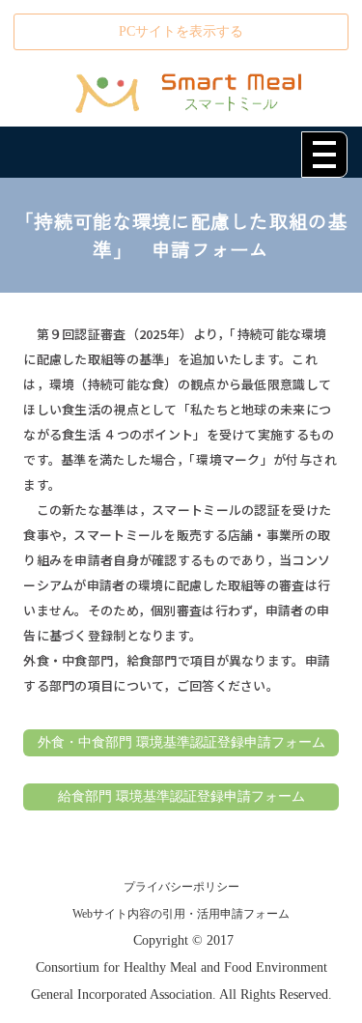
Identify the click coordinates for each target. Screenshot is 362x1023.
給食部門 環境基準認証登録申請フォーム (181, 796)
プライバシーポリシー (181, 887)
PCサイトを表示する (181, 31)
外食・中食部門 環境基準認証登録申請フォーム (181, 742)
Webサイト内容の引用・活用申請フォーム (181, 914)
